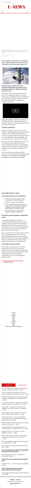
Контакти (18, 479)
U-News (3, 50)
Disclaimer (12, 479)
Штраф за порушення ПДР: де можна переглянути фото (13, 261)
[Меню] (2, 11)
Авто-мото (8, 50)
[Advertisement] (15, 30)
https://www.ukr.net (15, 483)
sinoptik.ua (19, 326)
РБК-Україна (5, 119)
